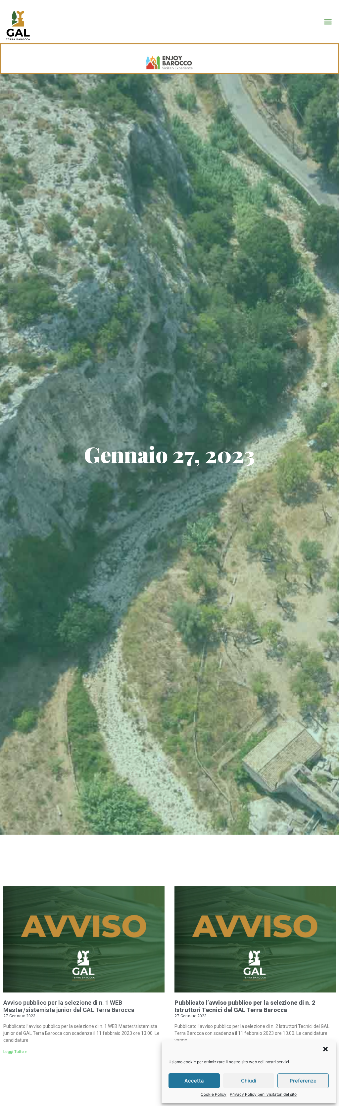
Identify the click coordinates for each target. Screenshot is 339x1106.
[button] (325, 1049)
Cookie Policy (213, 1094)
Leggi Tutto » (15, 1051)
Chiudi (248, 1081)
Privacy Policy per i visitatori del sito (263, 1094)
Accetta (194, 1081)
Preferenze (303, 1081)
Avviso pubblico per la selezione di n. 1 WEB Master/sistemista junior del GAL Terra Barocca (68, 1006)
